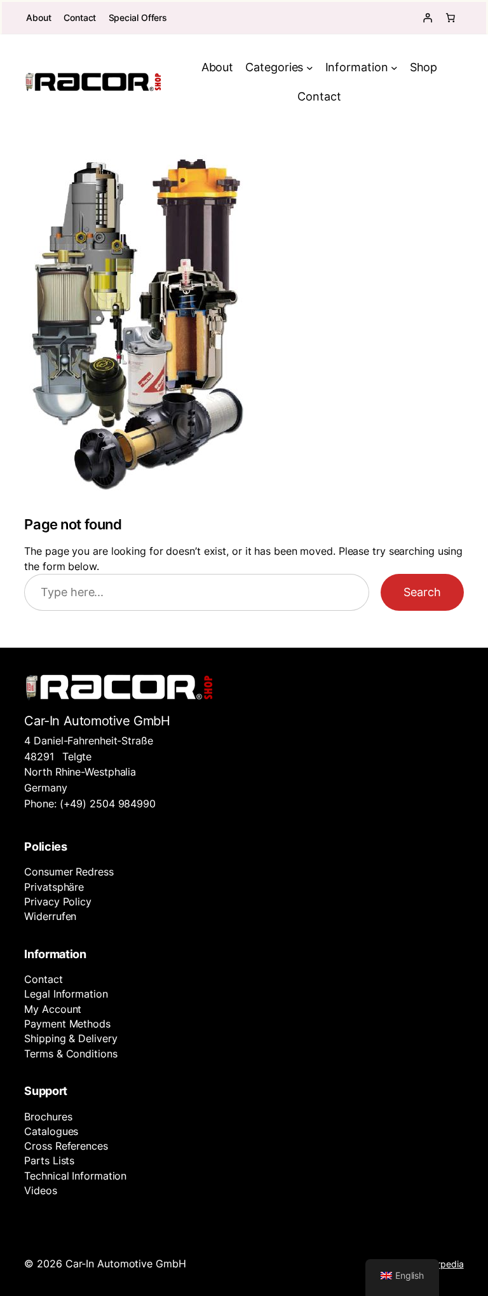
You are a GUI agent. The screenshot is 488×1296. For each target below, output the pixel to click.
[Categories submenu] (309, 67)
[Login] (427, 17)
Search (421, 592)
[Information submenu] (394, 67)
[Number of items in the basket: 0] (450, 17)
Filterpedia (442, 1263)
